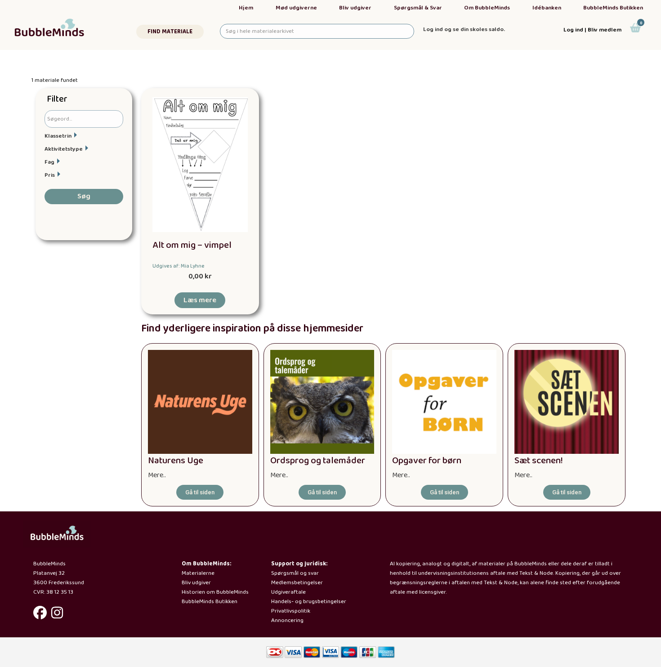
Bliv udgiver (355, 8)
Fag (49, 162)
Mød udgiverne (296, 8)
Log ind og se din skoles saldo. (464, 29)
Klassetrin (58, 136)
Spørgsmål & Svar (418, 8)
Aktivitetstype (64, 149)
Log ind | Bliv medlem (592, 30)
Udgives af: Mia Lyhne (178, 266)
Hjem (246, 8)
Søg (83, 196)
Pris (50, 175)
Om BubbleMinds (487, 8)
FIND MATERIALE (169, 31)
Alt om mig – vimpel (192, 245)
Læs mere (199, 300)
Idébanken (546, 8)
